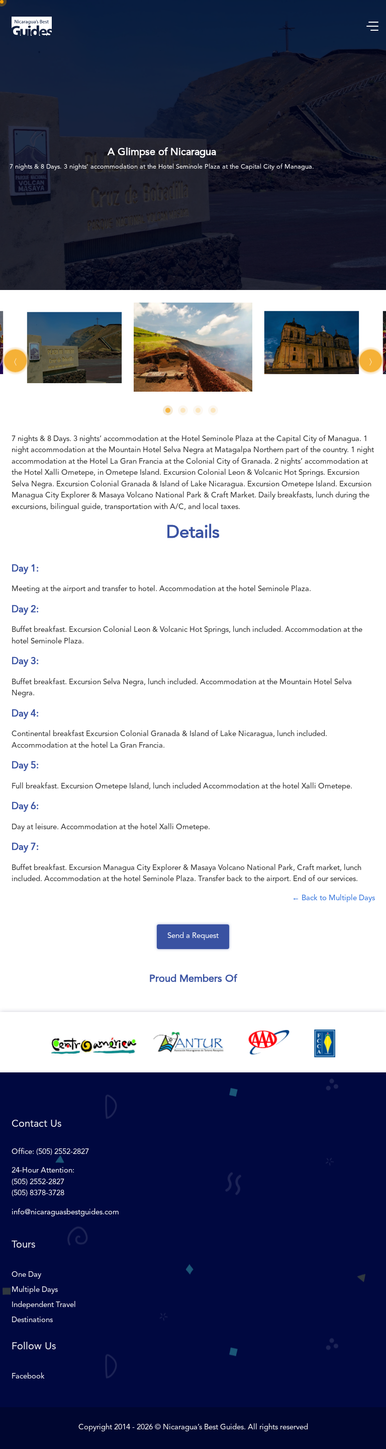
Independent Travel (44, 1305)
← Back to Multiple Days (333, 898)
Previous (15, 360)
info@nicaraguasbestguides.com (65, 1212)
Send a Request (193, 936)
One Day (26, 1275)
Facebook (28, 1377)
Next (370, 360)
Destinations (32, 1320)
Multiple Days (35, 1290)
